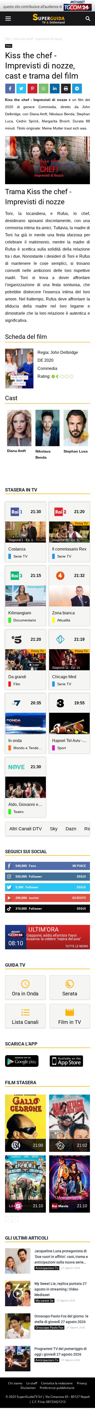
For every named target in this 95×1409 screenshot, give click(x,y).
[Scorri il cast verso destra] (85, 436)
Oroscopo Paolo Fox (49, 1328)
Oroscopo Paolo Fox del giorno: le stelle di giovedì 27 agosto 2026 (61, 1319)
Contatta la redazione (57, 1383)
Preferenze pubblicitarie (57, 1388)
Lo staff (31, 1383)
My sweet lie (44, 1301)
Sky (54, 828)
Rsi (87, 828)
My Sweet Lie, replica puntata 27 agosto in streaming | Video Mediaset (60, 1289)
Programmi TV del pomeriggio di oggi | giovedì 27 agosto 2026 (60, 1351)
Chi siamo (15, 1383)
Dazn (71, 828)
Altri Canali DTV (25, 828)
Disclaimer (28, 1388)
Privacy (82, 1383)
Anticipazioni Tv (46, 1268)
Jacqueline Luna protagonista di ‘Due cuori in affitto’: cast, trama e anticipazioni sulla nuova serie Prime (61, 1257)
